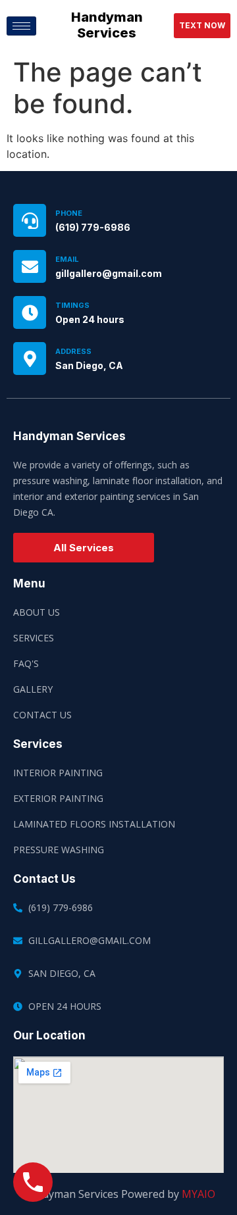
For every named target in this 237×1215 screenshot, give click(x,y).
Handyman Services (107, 25)
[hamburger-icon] (21, 26)
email (67, 259)
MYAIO (198, 1194)
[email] (29, 266)
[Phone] (29, 220)
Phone (68, 213)
